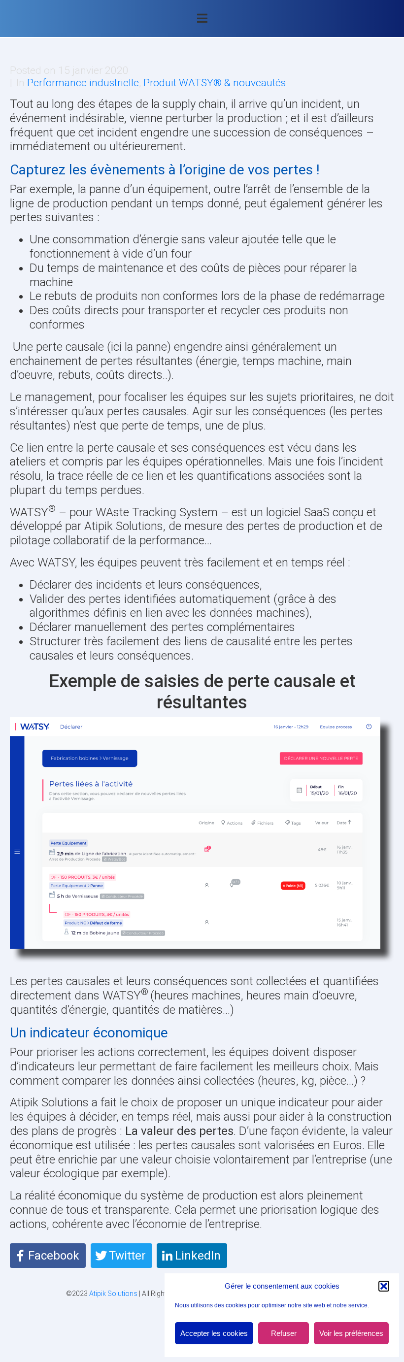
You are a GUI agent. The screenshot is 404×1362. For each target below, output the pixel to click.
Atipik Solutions (113, 1293)
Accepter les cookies (214, 1333)
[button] (384, 1286)
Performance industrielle (83, 83)
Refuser (284, 1333)
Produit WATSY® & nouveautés (214, 83)
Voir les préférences (351, 1333)
